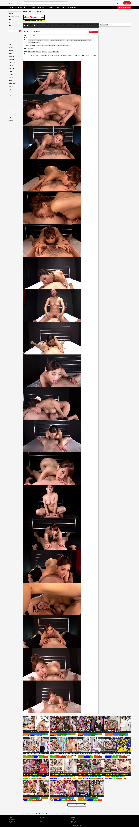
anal (31, 798)
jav (56, 45)
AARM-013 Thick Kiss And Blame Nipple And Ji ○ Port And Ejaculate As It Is (63, 775)
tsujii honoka (63, 798)
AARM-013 (69, 778)
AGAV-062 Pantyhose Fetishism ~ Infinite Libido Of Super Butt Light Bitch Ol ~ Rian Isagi (117, 775)
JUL (96, 734)
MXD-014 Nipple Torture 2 (36, 731)
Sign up (127, 3)
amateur (26, 755)
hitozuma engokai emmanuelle (111, 735)
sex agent (123, 776)
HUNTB (66, 755)
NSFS (99, 776)
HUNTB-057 (58, 757)
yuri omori (27, 798)
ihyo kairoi (120, 735)
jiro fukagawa (87, 757)
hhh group (53, 757)
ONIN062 (45, 757)
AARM (128, 755)
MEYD (106, 25)
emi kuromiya (108, 755)
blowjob (68, 45)
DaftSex (73, 822)
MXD (49, 51)
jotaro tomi (80, 735)
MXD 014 (38, 51)
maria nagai (27, 776)
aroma (120, 757)
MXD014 (44, 51)
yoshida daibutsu (108, 778)
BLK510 (39, 778)
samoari (44, 776)
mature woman (64, 734)
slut (125, 755)
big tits (58, 734)
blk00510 (44, 778)
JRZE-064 (95, 757)
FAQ (41, 822)
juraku (92, 757)
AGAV (119, 776)
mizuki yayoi (54, 776)
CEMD (52, 799)
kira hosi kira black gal (28, 778)
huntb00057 (69, 757)
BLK (37, 776)
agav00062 (124, 778)
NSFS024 (96, 778)
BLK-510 (35, 778)
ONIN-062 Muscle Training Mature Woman (36, 753)
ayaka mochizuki (55, 798)
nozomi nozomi (116, 755)
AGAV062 (119, 778)
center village (80, 757)
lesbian (71, 798)
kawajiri (73, 755)
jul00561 (92, 735)
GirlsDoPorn (73, 821)
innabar (25, 799)
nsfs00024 (101, 778)
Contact (42, 824)
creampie (58, 755)
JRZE (99, 755)
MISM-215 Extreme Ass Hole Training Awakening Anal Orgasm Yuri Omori (36, 796)
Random (12, 26)
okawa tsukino (61, 776)
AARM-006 (124, 757)
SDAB (101, 25)
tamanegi (36, 757)
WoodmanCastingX (76, 825)
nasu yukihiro (90, 799)
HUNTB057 (64, 757)
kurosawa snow (82, 776)
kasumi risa (54, 40)
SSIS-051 (55, 735)
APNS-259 (96, 799)
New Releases (41, 7)
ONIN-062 (41, 757)
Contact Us (12, 821)
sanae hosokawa (82, 755)
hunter (70, 755)
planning (32, 45)
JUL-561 (85, 735)
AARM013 (74, 778)
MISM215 (34, 799)
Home (11, 7)
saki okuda (54, 734)
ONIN (37, 755)
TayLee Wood (74, 824)
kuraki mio (32, 40)
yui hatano (62, 40)
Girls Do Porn (74, 819)
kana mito (81, 734)
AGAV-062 (115, 778)
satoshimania (60, 778)
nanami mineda (109, 734)
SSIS (68, 734)
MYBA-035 (125, 735)
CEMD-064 (64, 799)
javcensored (61, 45)
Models (57, 7)
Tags (62, 7)
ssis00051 (64, 735)
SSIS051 (59, 735)
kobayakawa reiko (87, 40)
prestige (30, 48)
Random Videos (71, 7)
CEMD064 (68, 799)
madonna (100, 734)
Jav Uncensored (20, 7)
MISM (39, 798)
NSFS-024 (92, 778)
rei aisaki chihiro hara (43, 40)
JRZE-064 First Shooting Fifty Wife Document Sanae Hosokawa (90, 753)
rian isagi (108, 776)
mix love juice (31, 51)
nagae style (80, 778)
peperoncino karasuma (28, 757)
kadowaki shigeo (114, 757)
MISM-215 (30, 799)
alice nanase (81, 798)
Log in (41, 821)
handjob (69, 776)
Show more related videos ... (76, 805)
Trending (50, 7)
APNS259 (100, 799)
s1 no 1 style (72, 734)
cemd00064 (73, 799)
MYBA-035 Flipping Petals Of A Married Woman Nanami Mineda (117, 732)
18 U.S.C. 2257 (12, 819)
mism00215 (39, 799)
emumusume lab (44, 798)
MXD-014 (36, 735)
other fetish (52, 45)
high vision (45, 45)
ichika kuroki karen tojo (73, 40)
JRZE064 (99, 757)
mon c (52, 735)
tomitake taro (86, 778)
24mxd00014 (55, 51)
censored (38, 45)
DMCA (10, 822)
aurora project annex (82, 799)
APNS (96, 798)
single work (93, 734)
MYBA (127, 734)
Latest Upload (31, 7)
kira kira (40, 776)
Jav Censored (14, 3)
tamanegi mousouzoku (44, 755)
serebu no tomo (57, 799)
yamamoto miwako (35, 42)
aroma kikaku (107, 757)
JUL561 (88, 735)
